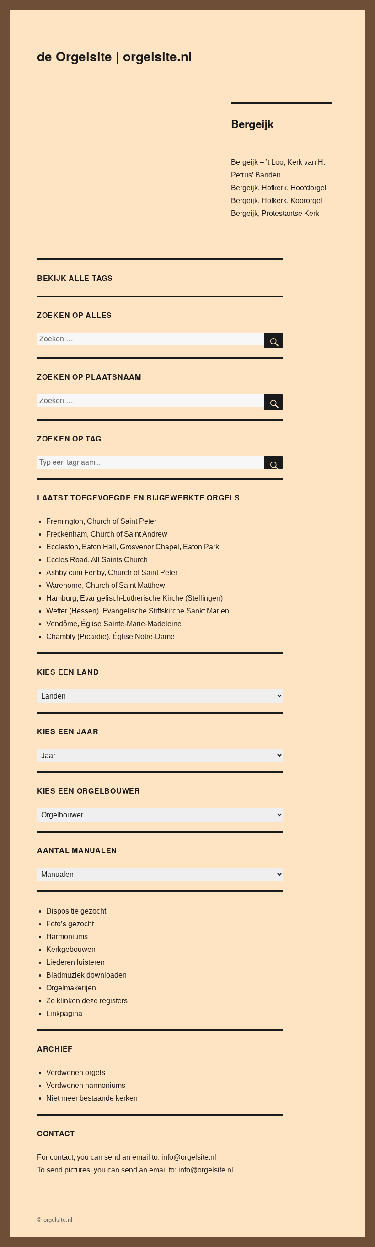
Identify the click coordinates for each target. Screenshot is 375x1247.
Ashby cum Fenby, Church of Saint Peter (111, 572)
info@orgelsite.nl (188, 1157)
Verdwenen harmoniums (85, 1085)
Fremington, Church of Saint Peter (101, 521)
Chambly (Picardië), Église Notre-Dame (110, 636)
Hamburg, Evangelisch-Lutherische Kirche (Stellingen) (134, 598)
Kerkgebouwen (71, 949)
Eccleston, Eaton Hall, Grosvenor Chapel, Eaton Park (132, 547)
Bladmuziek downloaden (86, 975)
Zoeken (273, 462)
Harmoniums (67, 937)
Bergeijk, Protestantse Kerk (275, 213)
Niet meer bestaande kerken (92, 1098)
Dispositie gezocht (76, 911)
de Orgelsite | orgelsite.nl (114, 56)
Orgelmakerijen (71, 988)
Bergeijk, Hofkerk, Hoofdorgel (279, 188)
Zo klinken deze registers (87, 1001)
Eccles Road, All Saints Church (97, 560)
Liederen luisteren (75, 962)
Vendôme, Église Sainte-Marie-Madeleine (114, 624)
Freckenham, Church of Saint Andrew (106, 534)
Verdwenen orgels (75, 1072)
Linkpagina (64, 1013)
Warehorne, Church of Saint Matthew (105, 585)
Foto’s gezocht (70, 924)
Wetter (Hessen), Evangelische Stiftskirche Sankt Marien (137, 611)
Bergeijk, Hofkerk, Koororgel (276, 200)
